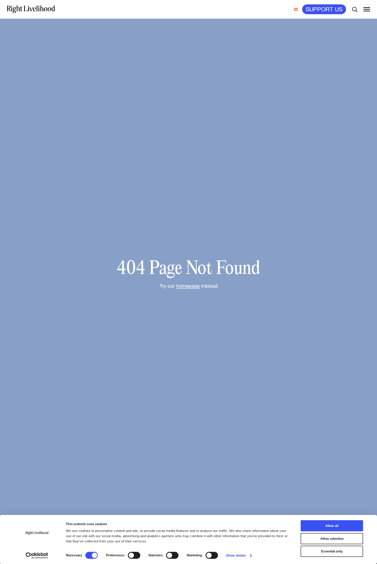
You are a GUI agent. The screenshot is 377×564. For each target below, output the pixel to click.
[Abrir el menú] (366, 9)
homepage (188, 286)
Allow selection (332, 538)
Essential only (332, 551)
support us (324, 9)
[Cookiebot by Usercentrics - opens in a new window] (37, 555)
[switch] (134, 555)
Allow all (331, 526)
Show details (236, 555)
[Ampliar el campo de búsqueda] (354, 9)
